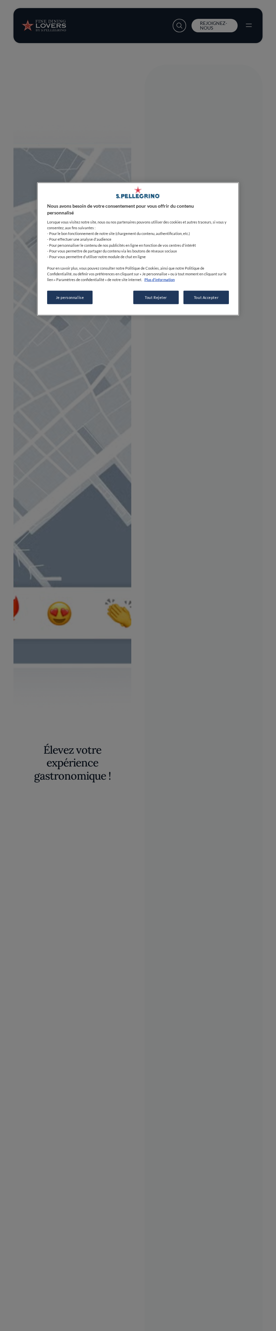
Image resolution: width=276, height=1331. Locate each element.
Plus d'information (159, 279)
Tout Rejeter (156, 297)
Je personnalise (70, 297)
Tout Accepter (206, 297)
